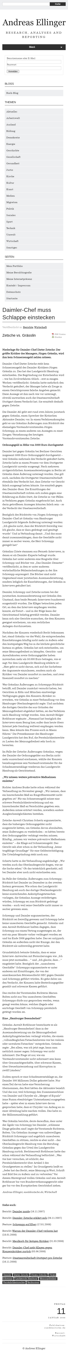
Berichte (28, 327)
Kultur (10, 182)
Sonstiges (11, 247)
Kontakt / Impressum (18, 285)
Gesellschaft (13, 157)
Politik (10, 208)
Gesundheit (12, 163)
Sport (9, 221)
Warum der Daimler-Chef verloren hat (35, 1230)
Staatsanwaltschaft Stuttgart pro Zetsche (37, 1257)
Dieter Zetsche (21, 1275)
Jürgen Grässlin (39, 1275)
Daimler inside (21, 1211)
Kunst (9, 189)
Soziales (11, 215)
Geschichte (12, 150)
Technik (10, 228)
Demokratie (13, 137)
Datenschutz (13, 292)
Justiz (9, 169)
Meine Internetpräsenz (19, 279)
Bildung (10, 131)
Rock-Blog (12, 93)
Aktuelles (11, 111)
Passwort (11, 65)
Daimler (7, 1275)
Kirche (10, 176)
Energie (10, 144)
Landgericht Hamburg (26, 1278)
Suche (57, 4)
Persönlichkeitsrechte (14, 1282)
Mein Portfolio (14, 266)
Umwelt (10, 234)
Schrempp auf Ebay (25, 1224)
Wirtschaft (12, 241)
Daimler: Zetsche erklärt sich (29, 1217)
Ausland (11, 124)
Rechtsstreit (33, 1282)
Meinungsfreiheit (48, 1278)
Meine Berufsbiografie (19, 272)
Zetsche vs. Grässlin (19, 335)
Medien (10, 195)
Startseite (12, 298)
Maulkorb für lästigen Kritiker (30, 1241)
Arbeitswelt (13, 118)
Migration (11, 202)
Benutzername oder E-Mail (21, 58)
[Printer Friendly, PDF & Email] (59, 336)
